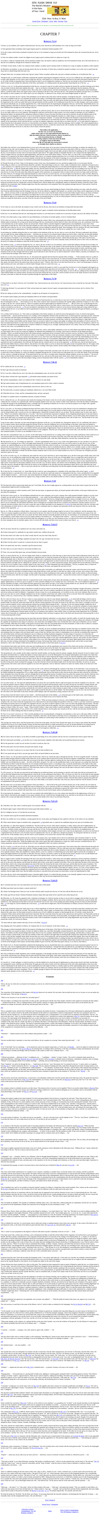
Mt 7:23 (88, 1304)
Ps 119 (5, 1189)
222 (2, 1296)
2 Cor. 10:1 (40, 1491)
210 (2, 1114)
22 (54, 1225)
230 (2, 1382)
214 (2, 1153)
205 (2, 1043)
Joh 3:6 (68, 1225)
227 (2, 1348)
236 (2, 1484)
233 (2, 1451)
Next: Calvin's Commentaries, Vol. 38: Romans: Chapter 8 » (69, 1511)
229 (2, 1370)
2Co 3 (69, 504)
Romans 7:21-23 (50, 801)
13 (48, 1491)
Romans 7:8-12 (50, 362)
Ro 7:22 (28, 1355)
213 (2, 1145)
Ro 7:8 (6, 1066)
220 (2, 1228)
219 (2, 1220)
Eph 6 (15, 186)
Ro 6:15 (24, 994)
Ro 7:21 (10, 1394)
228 (2, 1364)
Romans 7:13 (50, 481)
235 (2, 1468)
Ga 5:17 (62, 643)
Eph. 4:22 (4, 1359)
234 (2, 1458)
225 (2, 1333)
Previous (60, 21)
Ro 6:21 (92, 1088)
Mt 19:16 (68, 1079)
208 (2, 1085)
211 (2, 1122)
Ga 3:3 (24, 1049)
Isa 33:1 (40, 1448)
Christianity (44, 21)
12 (45, 1491)
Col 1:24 (35, 1059)
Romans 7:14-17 (50, 524)
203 (2, 1030)
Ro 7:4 (77, 1016)
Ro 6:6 (83, 1071)
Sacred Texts (36, 21)
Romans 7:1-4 (50, 41)
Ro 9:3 (34, 1491)
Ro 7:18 (30, 1367)
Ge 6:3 (44, 922)
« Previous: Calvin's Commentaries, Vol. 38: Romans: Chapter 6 (28, 1511)
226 (2, 1341)
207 (2, 1074)
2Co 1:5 (29, 1059)
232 (2, 1443)
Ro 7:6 (96, 1461)
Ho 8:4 (80, 1304)
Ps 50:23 (81, 1436)
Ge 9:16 (75, 1436)
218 (2, 1208)
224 (2, 1326)
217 (2, 1199)
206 (2, 1054)
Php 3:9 (59, 1165)
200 (2, 980)
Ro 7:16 (36, 1386)
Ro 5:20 (35, 1066)
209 (2, 1095)
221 (2, 1254)
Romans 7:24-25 (50, 880)
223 (2, 1307)
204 (2, 1037)
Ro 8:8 (71, 1047)
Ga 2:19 (34, 1091)
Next (65, 21)
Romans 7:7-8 (50, 278)
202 (2, 1007)
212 (2, 1136)
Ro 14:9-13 (94, 1214)
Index (55, 21)
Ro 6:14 (35, 992)
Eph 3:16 (93, 1359)
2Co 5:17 (18, 1359)
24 (8, 1359)
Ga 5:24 (51, 1059)
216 (2, 1184)
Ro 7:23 (23, 1403)
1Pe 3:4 (86, 1360)
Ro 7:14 (73, 1377)
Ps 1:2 (88, 1386)
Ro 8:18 (23, 1059)
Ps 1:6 (75, 1304)
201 (2, 989)
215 (2, 1168)
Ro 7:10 (26, 1079)
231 (2, 1399)
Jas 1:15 (80, 1126)
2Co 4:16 (31, 866)
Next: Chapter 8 (50, 1500)
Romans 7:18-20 (50, 732)
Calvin (51, 21)
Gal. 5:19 (50, 1225)
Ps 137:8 (34, 1448)
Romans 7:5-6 (50, 202)
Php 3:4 (29, 1049)
